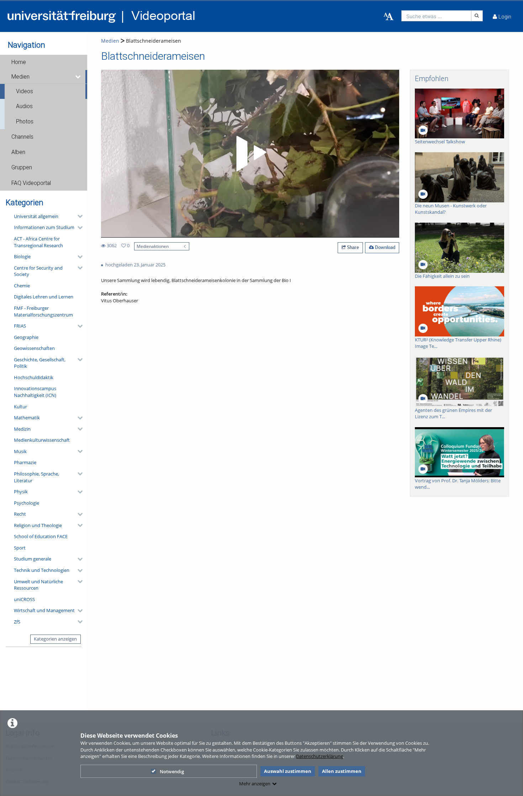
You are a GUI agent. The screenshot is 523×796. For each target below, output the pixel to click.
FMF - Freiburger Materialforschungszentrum (43, 311)
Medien (20, 77)
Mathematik (27, 417)
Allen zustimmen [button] (341, 771)
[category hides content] (77, 216)
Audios (24, 106)
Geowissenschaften (34, 348)
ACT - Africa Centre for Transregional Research (38, 242)
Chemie (22, 285)
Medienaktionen (153, 246)
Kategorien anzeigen (55, 639)
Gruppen (21, 167)
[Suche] (477, 15)
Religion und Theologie (38, 525)
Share (352, 247)
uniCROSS (24, 599)
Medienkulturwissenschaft (42, 440)
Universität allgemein (36, 216)
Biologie (22, 256)
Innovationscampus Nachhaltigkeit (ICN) (35, 391)
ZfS (17, 622)
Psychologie (26, 503)
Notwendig (172, 771)
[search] (436, 15)
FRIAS (20, 326)
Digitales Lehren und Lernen (43, 296)
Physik (21, 491)
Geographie (26, 337)
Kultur (20, 406)
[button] (43, 62)
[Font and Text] (388, 16)
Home (18, 62)
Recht (20, 514)
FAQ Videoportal (31, 183)
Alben (18, 152)
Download (384, 247)
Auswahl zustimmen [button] (287, 771)
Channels (22, 137)
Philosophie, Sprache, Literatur (36, 477)
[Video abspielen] (250, 153)
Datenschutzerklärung (319, 756)
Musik (20, 451)
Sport (20, 548)
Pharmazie (25, 462)
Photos (24, 121)
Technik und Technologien (41, 570)
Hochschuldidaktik (33, 377)
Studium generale (32, 559)
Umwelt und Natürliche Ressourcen (38, 584)
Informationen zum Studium (44, 227)
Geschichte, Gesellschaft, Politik (39, 363)
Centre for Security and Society (38, 271)
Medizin (22, 429)
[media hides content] (78, 77)
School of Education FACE (41, 536)
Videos (24, 91)
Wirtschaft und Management (44, 610)
